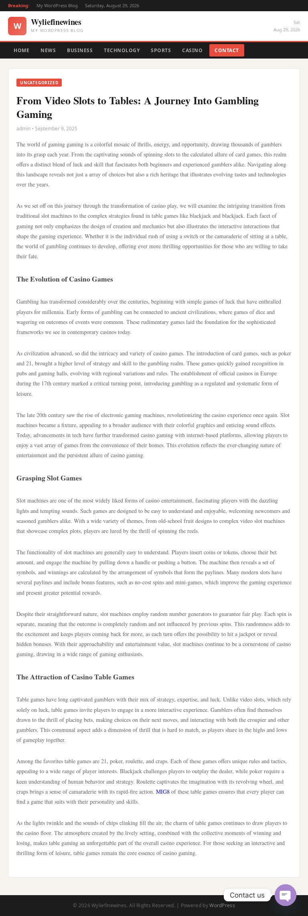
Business (80, 50)
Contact (227, 50)
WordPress (222, 905)
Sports (161, 50)
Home (21, 50)
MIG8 (163, 791)
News (48, 50)
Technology (122, 50)
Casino (192, 50)
